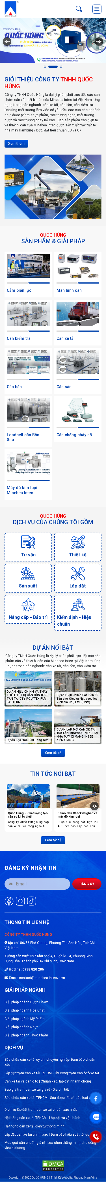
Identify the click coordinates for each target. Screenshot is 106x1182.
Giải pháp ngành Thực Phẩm (26, 1035)
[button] (45, 67)
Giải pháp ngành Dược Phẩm (26, 1002)
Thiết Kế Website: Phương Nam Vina (74, 1177)
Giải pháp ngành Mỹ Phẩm (25, 1019)
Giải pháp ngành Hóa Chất (25, 1010)
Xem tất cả (53, 753)
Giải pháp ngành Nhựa (21, 1027)
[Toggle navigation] (96, 9)
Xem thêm (16, 144)
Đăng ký (86, 884)
